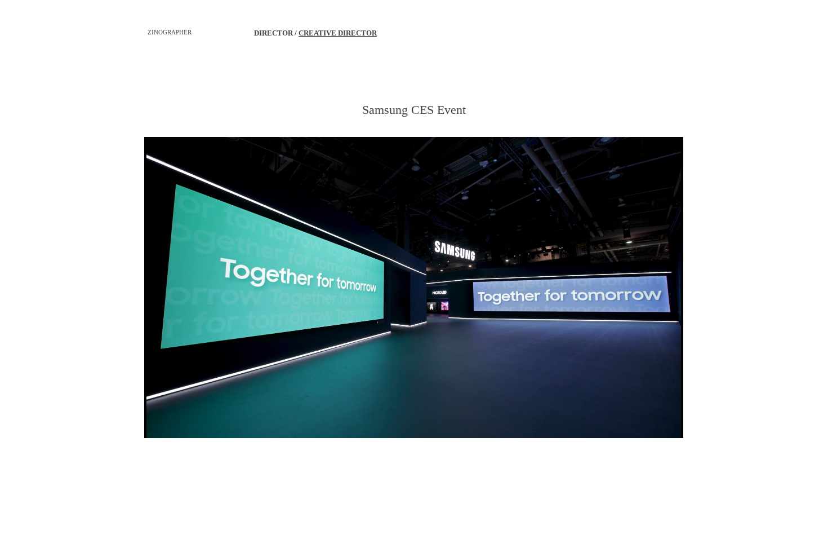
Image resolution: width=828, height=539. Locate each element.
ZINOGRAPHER (170, 32)
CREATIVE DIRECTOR (338, 33)
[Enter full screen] (668, 423)
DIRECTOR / (276, 33)
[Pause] (159, 423)
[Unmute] (178, 423)
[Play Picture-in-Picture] (649, 423)
